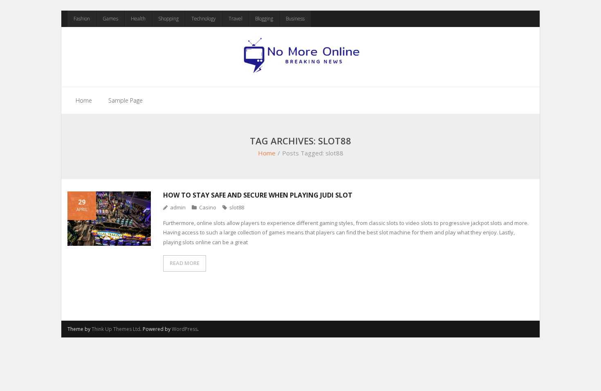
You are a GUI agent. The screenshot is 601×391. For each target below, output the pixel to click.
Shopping (168, 18)
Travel (235, 18)
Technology (203, 18)
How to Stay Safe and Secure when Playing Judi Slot (257, 195)
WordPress (184, 329)
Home (84, 100)
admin (178, 207)
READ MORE (185, 263)
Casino (207, 207)
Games (110, 18)
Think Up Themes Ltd (116, 329)
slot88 (236, 207)
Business (295, 18)
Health (138, 18)
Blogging (264, 18)
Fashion (82, 18)
